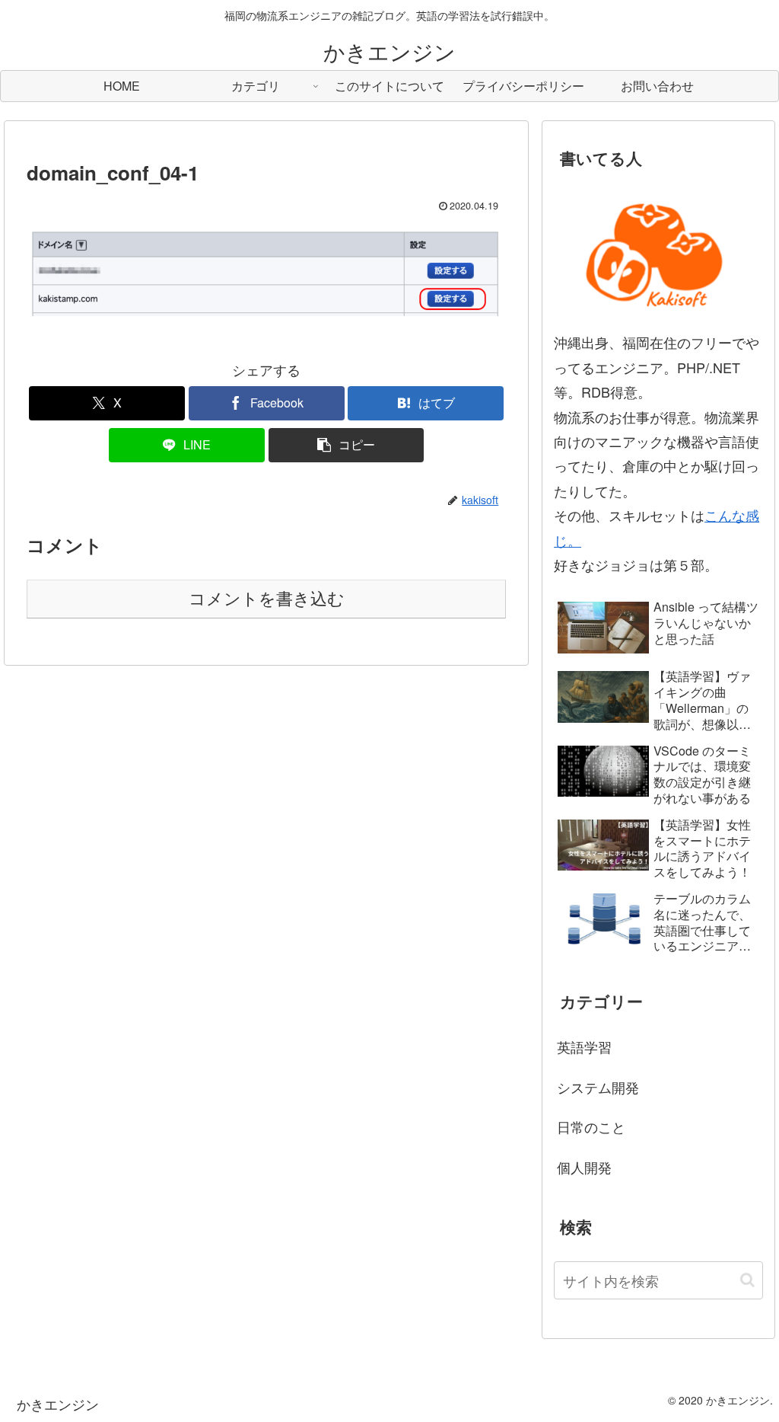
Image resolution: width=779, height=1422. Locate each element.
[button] (346, 445)
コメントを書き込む (267, 599)
